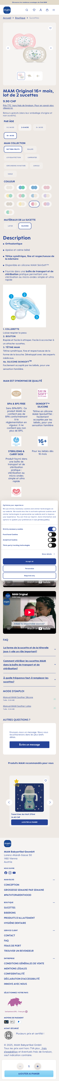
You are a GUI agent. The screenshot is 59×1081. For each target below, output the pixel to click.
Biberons (10, 912)
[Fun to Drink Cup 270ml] (29, 797)
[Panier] (47, 10)
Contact (9, 935)
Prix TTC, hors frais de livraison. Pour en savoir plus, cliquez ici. (28, 106)
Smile (10, 174)
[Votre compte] (41, 10)
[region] (29, 54)
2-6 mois (25, 127)
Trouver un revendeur (19, 950)
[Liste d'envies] (34, 10)
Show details (47, 554)
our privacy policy (41, 520)
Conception (11, 884)
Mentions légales (15, 968)
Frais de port (12, 945)
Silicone (24, 226)
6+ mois (39, 127)
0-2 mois (10, 127)
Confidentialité (14, 973)
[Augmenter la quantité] (37, 1066)
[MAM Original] (29, 48)
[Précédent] (8, 48)
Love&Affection (13, 157)
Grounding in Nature (16, 166)
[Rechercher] (27, 10)
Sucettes (9, 907)
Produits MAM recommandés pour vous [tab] (31, 763)
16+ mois (10, 136)
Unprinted (32, 157)
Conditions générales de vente (24, 963)
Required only (29, 576)
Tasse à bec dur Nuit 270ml (23, 814)
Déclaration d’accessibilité (22, 978)
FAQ (6, 940)
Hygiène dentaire (15, 923)
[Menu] (54, 10)
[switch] (52, 534)
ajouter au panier (29, 1073)
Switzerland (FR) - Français (15, 1012)
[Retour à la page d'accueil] (7, 10)
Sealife (30, 149)
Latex (10, 226)
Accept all (29, 561)
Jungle (36, 166)
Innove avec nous (15, 983)
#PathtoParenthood (17, 895)
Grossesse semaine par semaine (24, 889)
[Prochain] (51, 48)
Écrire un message (29, 744)
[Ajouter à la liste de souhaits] (50, 28)
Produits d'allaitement (19, 917)
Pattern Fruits (12, 149)
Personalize (29, 569)
